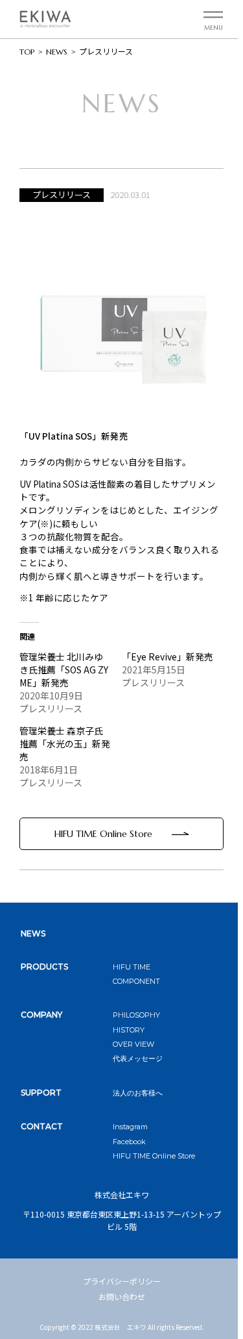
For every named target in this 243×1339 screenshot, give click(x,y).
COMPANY (41, 1015)
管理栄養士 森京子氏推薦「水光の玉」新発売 (64, 743)
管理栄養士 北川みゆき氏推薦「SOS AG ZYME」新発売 (63, 669)
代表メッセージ (138, 1058)
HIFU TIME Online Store (103, 834)
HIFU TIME (131, 966)
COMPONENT (136, 981)
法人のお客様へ (138, 1092)
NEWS (33, 933)
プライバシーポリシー (122, 1280)
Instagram (130, 1126)
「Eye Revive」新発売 (167, 656)
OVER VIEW (133, 1044)
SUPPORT (41, 1092)
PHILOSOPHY (136, 1015)
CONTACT (42, 1126)
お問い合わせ (121, 1296)
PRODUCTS (44, 966)
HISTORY (129, 1029)
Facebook (129, 1141)
